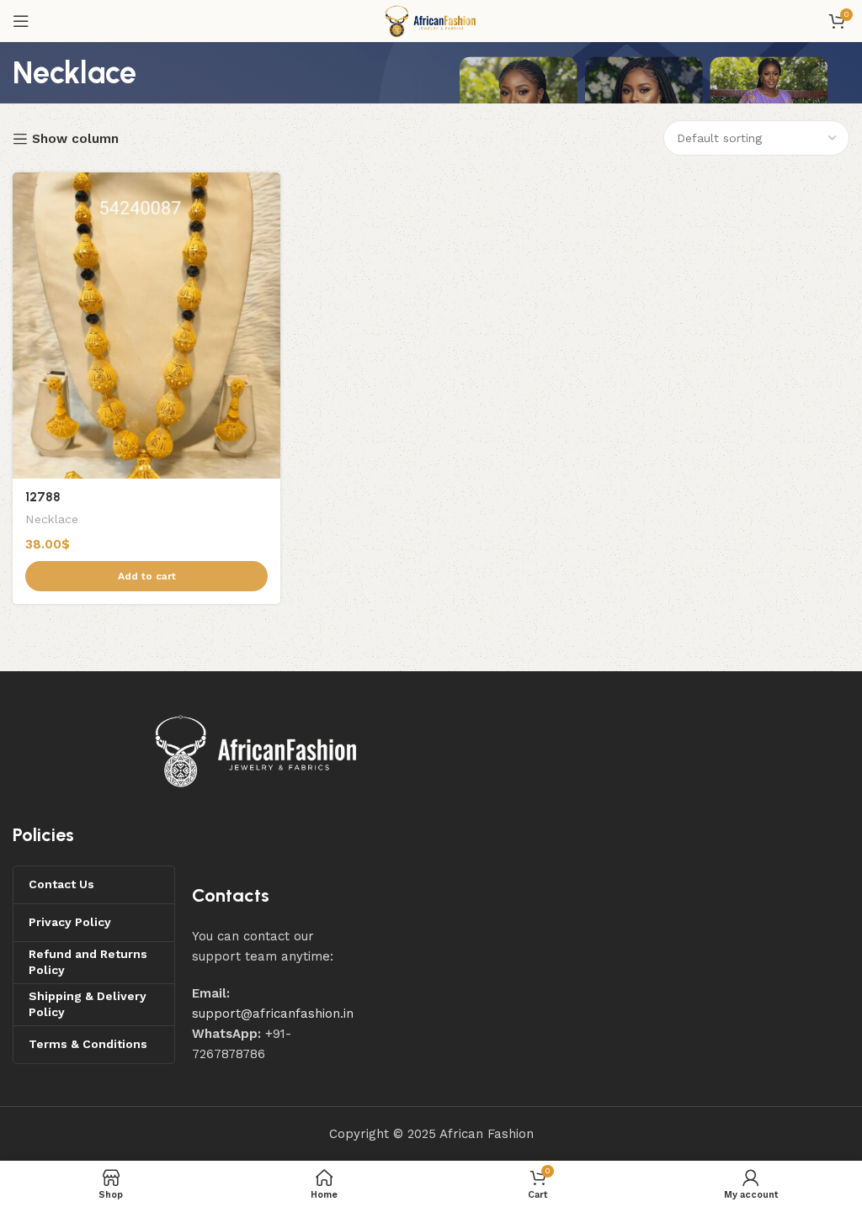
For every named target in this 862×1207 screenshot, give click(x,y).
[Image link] (256, 750)
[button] (146, 576)
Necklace (51, 519)
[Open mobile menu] (21, 21)
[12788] (146, 325)
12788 (43, 497)
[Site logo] (431, 20)
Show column (75, 138)
